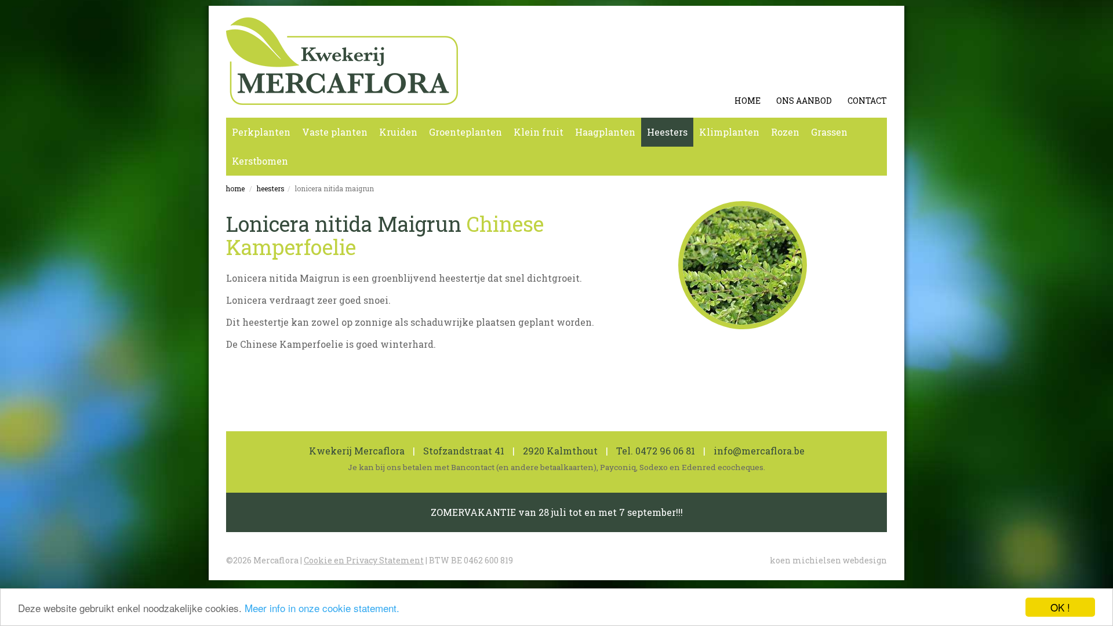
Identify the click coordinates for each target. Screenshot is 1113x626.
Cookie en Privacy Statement (364, 560)
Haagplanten (605, 132)
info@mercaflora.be (759, 451)
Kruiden (398, 132)
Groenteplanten (465, 132)
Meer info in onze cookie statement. (322, 607)
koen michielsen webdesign (828, 560)
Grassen (829, 132)
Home (747, 100)
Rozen (785, 132)
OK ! (1060, 607)
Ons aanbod (804, 100)
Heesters (667, 132)
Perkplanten (261, 132)
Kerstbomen (260, 161)
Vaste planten (335, 132)
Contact (867, 100)
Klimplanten (729, 132)
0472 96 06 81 (665, 451)
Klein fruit (538, 132)
